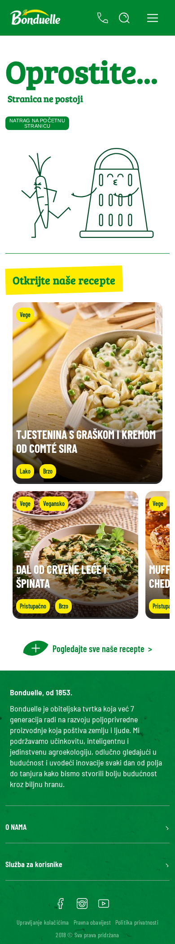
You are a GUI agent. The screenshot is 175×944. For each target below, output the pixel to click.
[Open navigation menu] (152, 18)
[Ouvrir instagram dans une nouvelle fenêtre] (82, 907)
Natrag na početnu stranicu (37, 123)
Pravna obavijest (92, 922)
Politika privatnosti (136, 922)
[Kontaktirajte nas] (102, 18)
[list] (87, 555)
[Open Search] (124, 18)
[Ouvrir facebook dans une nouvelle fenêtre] (60, 907)
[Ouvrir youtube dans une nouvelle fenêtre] (103, 907)
